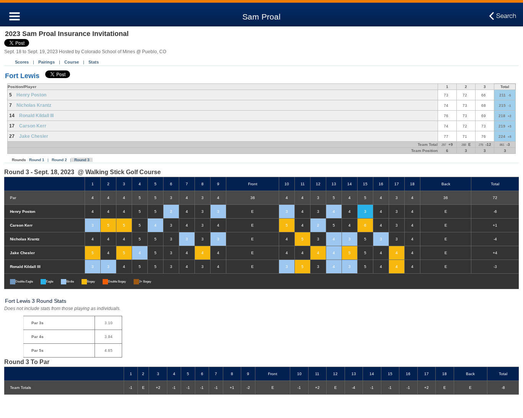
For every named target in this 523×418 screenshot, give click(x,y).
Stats (93, 62)
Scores (22, 62)
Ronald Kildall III (36, 115)
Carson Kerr (32, 126)
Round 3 (82, 160)
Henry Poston (31, 95)
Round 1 (36, 160)
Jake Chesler (33, 136)
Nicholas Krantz (33, 105)
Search (506, 16)
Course (71, 62)
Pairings (46, 62)
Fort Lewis (22, 76)
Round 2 (59, 160)
